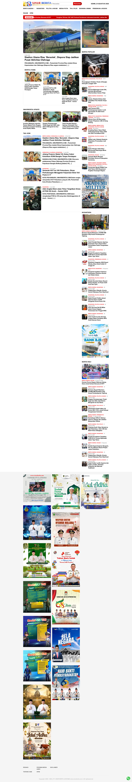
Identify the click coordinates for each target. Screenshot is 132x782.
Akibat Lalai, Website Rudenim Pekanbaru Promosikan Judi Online (97, 140)
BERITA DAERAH (46, 136)
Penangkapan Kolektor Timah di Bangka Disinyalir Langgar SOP (94, 82)
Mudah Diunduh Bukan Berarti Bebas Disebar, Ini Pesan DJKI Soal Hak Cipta (70, 125)
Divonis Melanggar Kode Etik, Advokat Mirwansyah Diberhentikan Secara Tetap (97, 91)
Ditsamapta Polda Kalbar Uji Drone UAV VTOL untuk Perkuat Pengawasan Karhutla (98, 410)
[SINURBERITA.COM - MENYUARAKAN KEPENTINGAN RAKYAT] (37, 4)
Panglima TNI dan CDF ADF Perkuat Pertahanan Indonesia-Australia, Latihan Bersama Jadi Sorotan (38, 17)
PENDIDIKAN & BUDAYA (100, 259)
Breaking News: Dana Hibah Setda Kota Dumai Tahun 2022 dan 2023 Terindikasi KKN (97, 131)
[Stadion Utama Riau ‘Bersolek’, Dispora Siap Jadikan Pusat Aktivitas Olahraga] (52, 37)
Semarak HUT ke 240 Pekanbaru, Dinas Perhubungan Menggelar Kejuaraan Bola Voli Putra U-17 (51, 91)
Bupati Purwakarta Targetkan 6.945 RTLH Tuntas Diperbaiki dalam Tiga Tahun (97, 254)
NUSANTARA (59, 152)
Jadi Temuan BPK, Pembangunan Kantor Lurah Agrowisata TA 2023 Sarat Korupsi (97, 110)
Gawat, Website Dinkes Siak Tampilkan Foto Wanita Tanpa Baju (97, 100)
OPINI (38, 772)
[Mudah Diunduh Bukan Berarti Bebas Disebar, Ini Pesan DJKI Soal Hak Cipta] (71, 117)
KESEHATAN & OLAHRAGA (57, 136)
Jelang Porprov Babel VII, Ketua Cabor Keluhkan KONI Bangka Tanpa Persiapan (32, 87)
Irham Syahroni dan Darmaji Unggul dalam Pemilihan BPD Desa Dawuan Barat (97, 318)
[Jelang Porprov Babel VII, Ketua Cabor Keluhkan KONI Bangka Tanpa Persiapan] (33, 77)
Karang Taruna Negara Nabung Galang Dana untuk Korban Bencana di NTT (94, 382)
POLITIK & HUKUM (99, 86)
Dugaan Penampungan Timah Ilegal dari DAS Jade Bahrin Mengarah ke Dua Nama (31, 126)
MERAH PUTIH (85, 78)
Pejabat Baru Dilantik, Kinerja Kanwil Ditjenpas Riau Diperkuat (98, 291)
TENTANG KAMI (27, 772)
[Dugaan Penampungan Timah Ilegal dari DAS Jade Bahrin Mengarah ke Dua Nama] (32, 117)
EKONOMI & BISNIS (101, 162)
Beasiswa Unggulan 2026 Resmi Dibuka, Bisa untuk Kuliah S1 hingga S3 (98, 263)
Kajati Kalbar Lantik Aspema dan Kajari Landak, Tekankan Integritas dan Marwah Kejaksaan (98, 465)
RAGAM (94, 106)
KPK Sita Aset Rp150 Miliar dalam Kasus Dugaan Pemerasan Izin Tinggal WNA (97, 309)
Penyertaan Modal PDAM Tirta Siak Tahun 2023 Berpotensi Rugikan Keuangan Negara (97, 168)
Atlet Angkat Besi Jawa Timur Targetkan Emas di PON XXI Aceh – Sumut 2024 (70, 100)
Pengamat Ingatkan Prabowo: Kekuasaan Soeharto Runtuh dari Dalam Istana (97, 273)
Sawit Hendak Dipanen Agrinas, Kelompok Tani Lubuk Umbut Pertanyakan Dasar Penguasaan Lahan (51, 126)
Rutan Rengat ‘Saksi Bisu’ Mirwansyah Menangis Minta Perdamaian (97, 150)
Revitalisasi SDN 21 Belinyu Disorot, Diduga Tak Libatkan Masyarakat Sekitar (97, 419)
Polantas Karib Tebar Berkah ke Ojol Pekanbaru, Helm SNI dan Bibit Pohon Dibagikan (98, 428)
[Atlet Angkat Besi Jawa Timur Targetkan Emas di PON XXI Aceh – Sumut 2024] (70, 83)
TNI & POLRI (99, 78)
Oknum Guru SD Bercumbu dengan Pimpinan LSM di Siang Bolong (98, 120)
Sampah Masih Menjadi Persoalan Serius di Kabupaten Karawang (98, 158)
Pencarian (77, 4)
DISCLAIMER (53, 767)
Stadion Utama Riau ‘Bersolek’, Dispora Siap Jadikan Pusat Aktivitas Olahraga (52, 58)
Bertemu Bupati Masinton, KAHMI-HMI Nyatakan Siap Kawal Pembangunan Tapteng (94, 234)
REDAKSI (25, 767)
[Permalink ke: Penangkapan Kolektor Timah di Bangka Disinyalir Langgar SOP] (95, 65)
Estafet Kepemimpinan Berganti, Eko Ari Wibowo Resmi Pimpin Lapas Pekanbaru (98, 447)
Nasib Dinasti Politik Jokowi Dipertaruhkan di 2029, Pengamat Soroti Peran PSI (97, 299)
